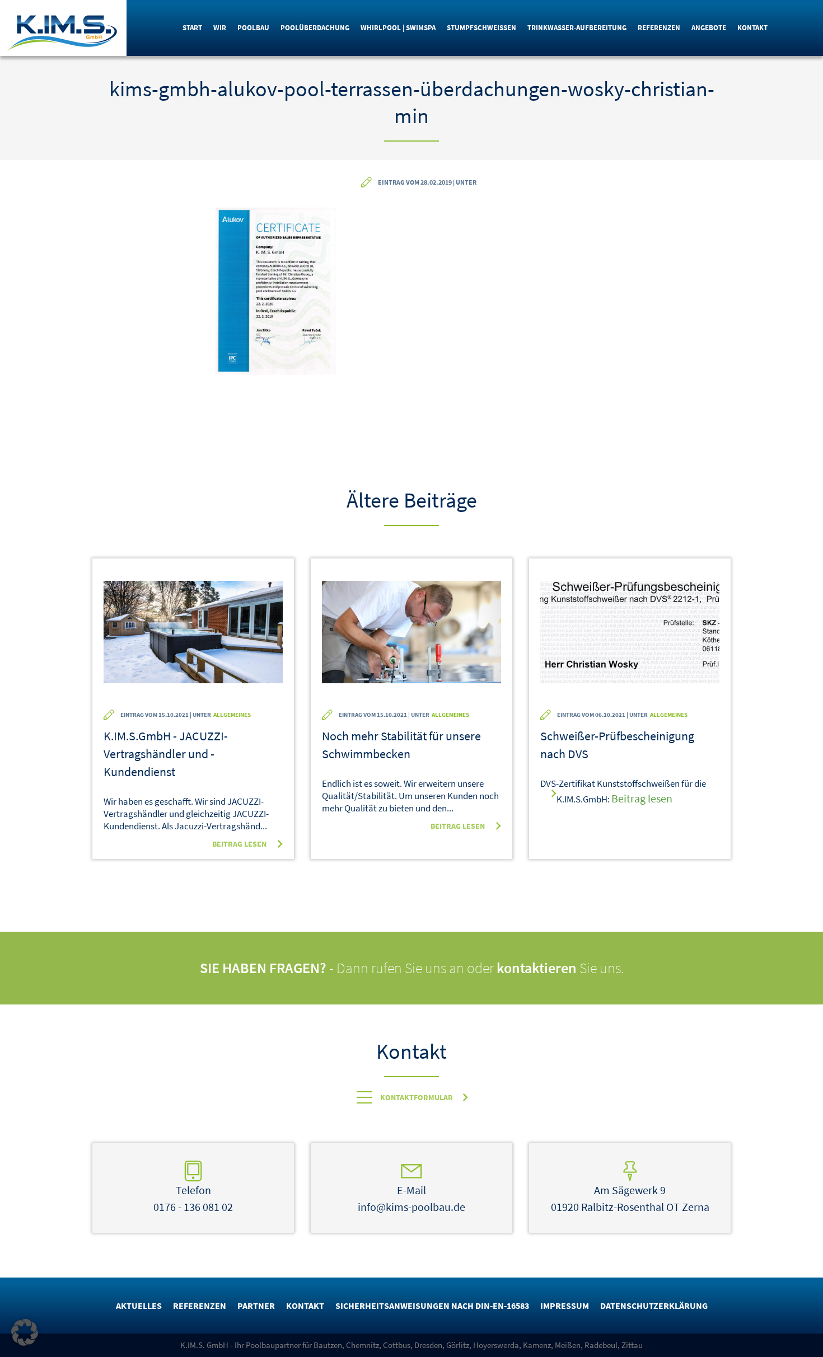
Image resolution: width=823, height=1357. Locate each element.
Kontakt (752, 27)
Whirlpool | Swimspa (398, 27)
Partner (256, 1305)
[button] (24, 1332)
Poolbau (253, 27)
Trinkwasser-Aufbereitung (576, 27)
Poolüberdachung (314, 27)
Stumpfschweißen (481, 27)
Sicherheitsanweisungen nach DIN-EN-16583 (432, 1305)
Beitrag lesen (239, 844)
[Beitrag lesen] (193, 639)
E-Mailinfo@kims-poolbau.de (411, 1198)
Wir (219, 27)
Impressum (564, 1305)
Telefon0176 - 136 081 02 (193, 1198)
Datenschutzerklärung (654, 1305)
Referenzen (659, 27)
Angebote (708, 27)
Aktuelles (139, 1305)
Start (192, 27)
